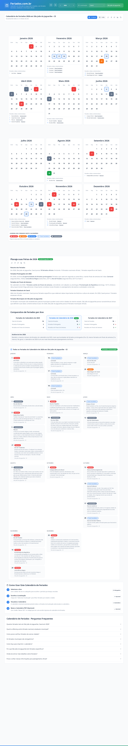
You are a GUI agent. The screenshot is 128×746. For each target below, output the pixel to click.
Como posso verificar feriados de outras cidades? (23, 634)
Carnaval (51, 68)
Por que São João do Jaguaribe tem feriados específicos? (25, 649)
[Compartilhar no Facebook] (111, 17)
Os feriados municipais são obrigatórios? (20, 639)
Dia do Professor (15, 223)
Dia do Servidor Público (17, 227)
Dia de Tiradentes (15, 121)
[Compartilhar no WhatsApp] (108, 17)
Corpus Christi (90, 116)
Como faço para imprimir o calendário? (19, 644)
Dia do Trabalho (53, 121)
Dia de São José (90, 73)
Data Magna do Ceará (92, 75)
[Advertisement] (65, 29)
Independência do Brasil (92, 175)
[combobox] (67, 5)
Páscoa (13, 120)
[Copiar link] (120, 17)
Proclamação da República (55, 223)
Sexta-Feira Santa (15, 118)
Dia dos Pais (52, 180)
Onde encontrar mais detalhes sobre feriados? (22, 654)
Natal (88, 221)
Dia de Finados (52, 221)
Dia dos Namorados (91, 118)
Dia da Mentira (15, 116)
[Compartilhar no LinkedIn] (117, 17)
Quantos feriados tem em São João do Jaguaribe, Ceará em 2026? (28, 624)
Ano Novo (13, 73)
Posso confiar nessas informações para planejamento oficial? (27, 659)
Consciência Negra (53, 225)
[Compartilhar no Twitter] (114, 17)
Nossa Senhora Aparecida (17, 221)
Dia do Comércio (15, 225)
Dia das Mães (52, 123)
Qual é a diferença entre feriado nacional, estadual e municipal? (28, 629)
